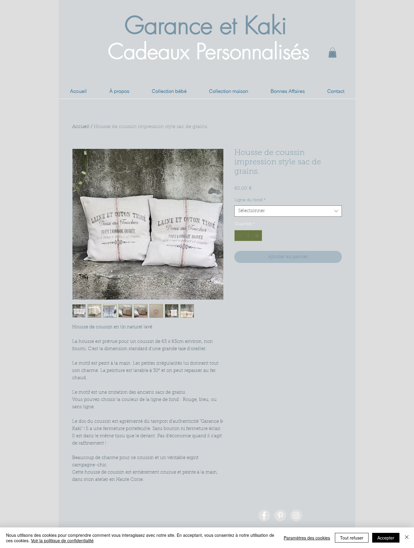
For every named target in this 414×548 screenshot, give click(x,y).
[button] (332, 52)
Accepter (385, 538)
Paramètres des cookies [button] (307, 538)
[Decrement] (239, 235)
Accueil (80, 126)
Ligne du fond (250, 200)
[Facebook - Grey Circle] (264, 515)
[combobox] (288, 211)
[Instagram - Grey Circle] (296, 515)
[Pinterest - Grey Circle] (280, 515)
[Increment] (257, 235)
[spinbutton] (248, 235)
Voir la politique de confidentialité (62, 540)
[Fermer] (406, 537)
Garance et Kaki (206, 25)
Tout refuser (351, 538)
